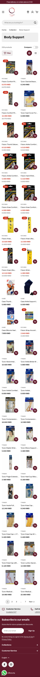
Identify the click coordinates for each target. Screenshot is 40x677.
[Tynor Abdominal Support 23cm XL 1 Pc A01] (10, 347)
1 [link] (7, 602)
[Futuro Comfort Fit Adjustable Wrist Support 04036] (10, 67)
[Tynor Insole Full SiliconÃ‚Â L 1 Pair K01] (10, 491)
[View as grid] (29, 53)
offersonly (11, 673)
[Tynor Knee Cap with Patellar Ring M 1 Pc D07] (10, 549)
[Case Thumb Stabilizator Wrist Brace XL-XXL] (10, 287)
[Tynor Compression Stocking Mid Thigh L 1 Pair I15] (29, 405)
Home (4, 30)
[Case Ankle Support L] (29, 287)
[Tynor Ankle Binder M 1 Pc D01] (29, 347)
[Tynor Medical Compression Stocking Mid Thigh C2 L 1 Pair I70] (29, 577)
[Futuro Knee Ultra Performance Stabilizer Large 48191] (29, 224)
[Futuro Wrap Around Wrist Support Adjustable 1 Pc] (29, 316)
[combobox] (20, 22)
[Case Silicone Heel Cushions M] (10, 316)
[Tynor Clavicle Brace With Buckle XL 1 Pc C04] (29, 67)
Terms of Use (28, 637)
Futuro (5, 78)
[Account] (32, 12)
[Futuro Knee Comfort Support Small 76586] (10, 193)
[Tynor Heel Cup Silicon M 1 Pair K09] (29, 462)
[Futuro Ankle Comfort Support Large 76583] (29, 130)
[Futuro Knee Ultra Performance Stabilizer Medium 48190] (10, 256)
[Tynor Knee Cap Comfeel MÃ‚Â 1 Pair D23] (29, 491)
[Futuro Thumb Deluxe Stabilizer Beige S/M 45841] (10, 130)
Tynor (23, 78)
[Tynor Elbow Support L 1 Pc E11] (29, 434)
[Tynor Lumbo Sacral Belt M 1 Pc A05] (29, 549)
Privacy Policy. (7, 639)
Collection (12, 30)
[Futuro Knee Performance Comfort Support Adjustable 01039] (10, 224)
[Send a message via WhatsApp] (4, 673)
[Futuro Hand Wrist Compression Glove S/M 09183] (29, 161)
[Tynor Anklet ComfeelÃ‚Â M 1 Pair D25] (29, 376)
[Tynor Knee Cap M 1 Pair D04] (29, 520)
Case (4, 298)
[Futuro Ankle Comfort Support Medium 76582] (10, 161)
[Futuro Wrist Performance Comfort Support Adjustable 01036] (29, 256)
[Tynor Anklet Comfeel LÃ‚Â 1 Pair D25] (10, 376)
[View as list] (35, 53)
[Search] (35, 22)
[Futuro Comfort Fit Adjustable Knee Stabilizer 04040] (10, 99)
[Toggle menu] (3, 12)
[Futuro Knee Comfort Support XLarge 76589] (29, 193)
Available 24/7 (11, 612)
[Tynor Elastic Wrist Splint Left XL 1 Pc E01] (10, 434)
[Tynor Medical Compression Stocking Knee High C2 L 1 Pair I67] (10, 577)
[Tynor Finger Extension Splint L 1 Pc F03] (10, 462)
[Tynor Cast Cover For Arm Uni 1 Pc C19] (29, 99)
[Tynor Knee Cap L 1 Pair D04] (10, 520)
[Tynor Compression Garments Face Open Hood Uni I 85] (10, 405)
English (4, 658)
